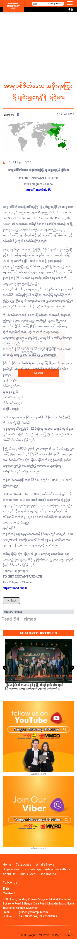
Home (7, 864)
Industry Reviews (13, 611)
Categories (23, 864)
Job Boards (48, 874)
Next (72, 668)
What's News (45, 864)
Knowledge (33, 869)
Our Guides (28, 874)
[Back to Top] (69, 931)
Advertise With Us (57, 869)
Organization (12, 869)
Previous (5, 668)
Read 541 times (18, 619)
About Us (9, 874)
